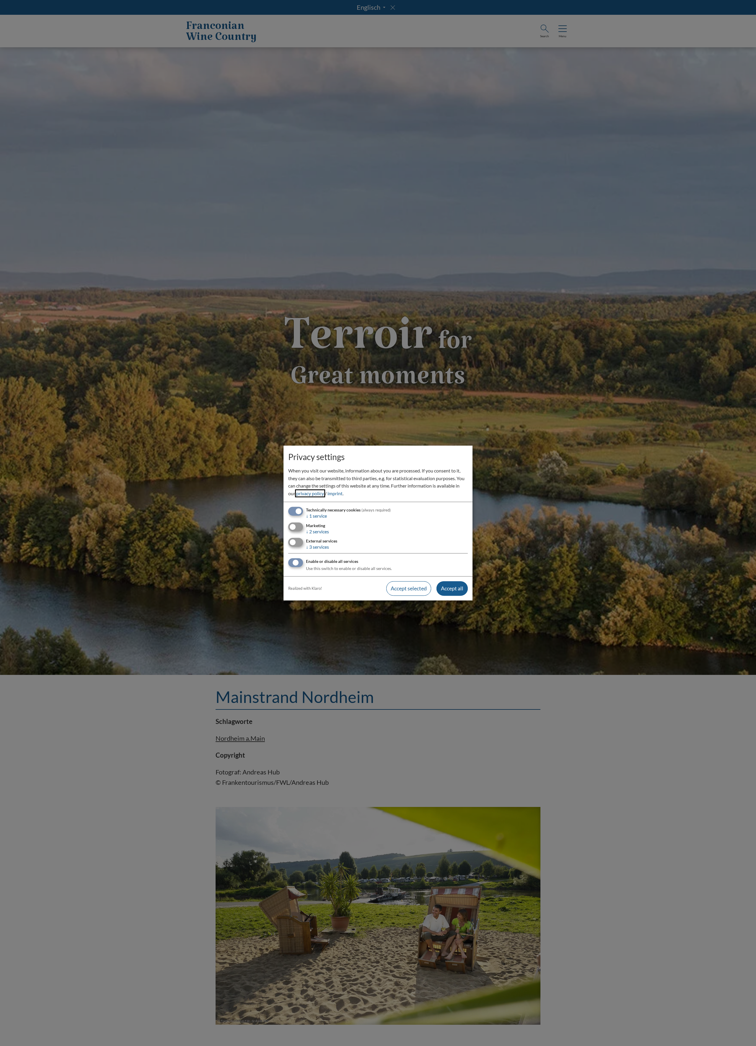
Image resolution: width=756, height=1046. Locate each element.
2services (317, 531)
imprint (335, 493)
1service (316, 516)
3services (317, 547)
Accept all (452, 588)
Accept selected (409, 588)
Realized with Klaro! (305, 588)
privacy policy (310, 493)
